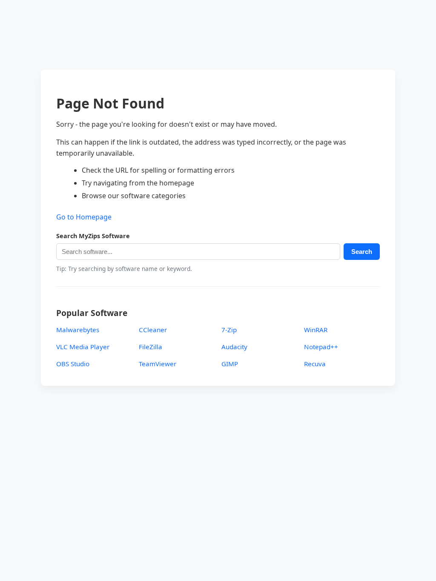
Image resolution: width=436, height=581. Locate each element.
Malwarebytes (77, 329)
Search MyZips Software (93, 236)
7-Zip (229, 329)
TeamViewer (157, 363)
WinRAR (315, 329)
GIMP (229, 363)
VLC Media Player (82, 346)
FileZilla (150, 346)
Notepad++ (321, 346)
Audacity (234, 346)
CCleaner (153, 329)
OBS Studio (72, 363)
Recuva (315, 363)
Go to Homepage (84, 217)
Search (361, 251)
